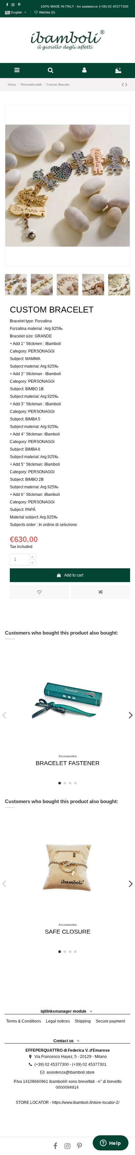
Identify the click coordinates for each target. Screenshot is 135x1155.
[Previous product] (123, 84)
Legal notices (58, 1021)
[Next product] (126, 84)
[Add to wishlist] (39, 592)
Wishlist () (46, 12)
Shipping (83, 1021)
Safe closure (67, 931)
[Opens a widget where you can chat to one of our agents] (110, 1143)
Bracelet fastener (68, 763)
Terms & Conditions (23, 1021)
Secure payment (110, 1021)
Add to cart (73, 575)
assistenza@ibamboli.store (71, 1072)
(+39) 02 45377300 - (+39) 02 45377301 (70, 1064)
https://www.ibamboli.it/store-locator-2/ (85, 1102)
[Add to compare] (100, 592)
